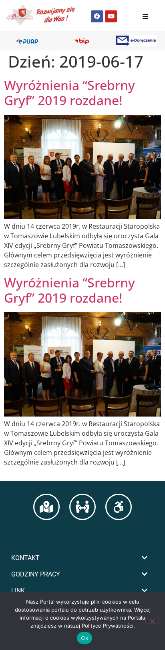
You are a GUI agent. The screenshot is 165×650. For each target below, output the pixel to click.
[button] (82, 558)
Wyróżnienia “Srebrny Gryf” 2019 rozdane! (69, 92)
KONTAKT (25, 558)
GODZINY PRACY (35, 574)
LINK (18, 590)
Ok (84, 638)
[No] (152, 620)
